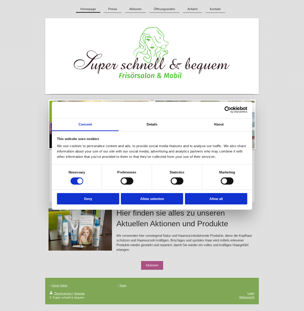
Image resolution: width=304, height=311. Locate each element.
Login (250, 293)
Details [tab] (152, 124)
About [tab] (219, 124)
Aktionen (152, 265)
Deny (88, 199)
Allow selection (152, 199)
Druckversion (63, 293)
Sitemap (79, 293)
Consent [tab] (85, 124)
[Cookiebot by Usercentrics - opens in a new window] (227, 109)
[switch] (127, 181)
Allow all (216, 199)
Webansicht (246, 297)
